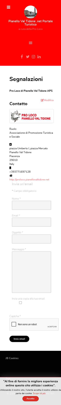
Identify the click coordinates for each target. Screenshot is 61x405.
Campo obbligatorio (24, 191)
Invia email (19, 339)
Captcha (15, 316)
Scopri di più (39, 393)
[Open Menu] (31, 43)
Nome (16, 198)
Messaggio (19, 249)
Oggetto (17, 232)
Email (16, 215)
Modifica (49, 100)
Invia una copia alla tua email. (28, 298)
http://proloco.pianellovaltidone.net (29, 179)
